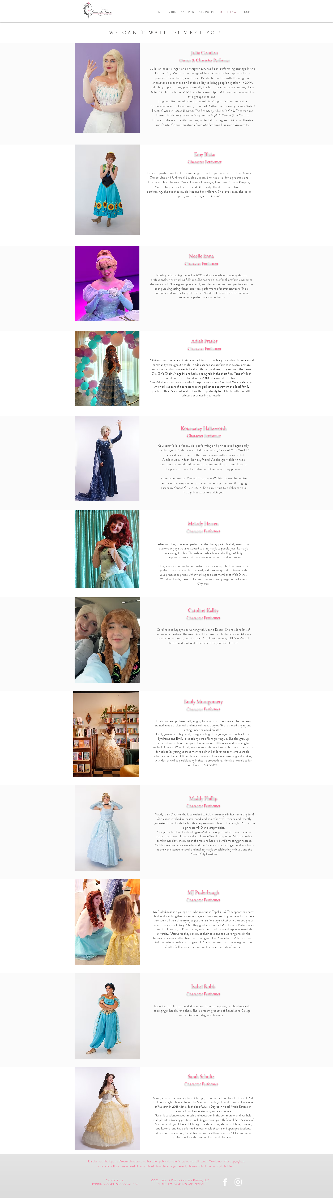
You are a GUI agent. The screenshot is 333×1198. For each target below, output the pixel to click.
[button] (107, 88)
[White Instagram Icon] (238, 1182)
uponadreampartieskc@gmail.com (115, 1183)
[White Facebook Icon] (225, 1182)
